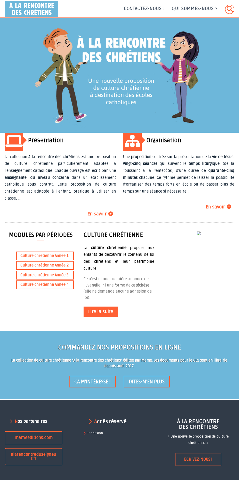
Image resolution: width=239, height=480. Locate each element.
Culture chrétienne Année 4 (45, 284)
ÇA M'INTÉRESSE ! (92, 382)
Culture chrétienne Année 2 (45, 265)
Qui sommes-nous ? (194, 8)
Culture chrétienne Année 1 (45, 255)
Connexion (95, 433)
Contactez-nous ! (144, 8)
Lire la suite (100, 311)
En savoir (97, 214)
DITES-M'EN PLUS (147, 382)
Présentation (45, 140)
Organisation (163, 140)
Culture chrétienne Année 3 (44, 275)
